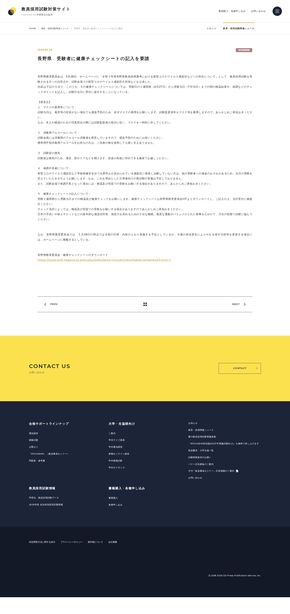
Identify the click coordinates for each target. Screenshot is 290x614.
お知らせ (211, 28)
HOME (32, 28)
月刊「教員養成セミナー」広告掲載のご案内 (211, 470)
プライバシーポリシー (71, 542)
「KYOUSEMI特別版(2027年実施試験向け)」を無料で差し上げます (223, 443)
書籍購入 (113, 497)
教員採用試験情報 (42, 488)
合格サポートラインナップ (49, 424)
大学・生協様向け (122, 424)
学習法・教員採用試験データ (44, 497)
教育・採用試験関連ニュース (55, 28)
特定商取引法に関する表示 (42, 542)
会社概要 (112, 542)
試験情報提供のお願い (199, 457)
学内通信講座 (115, 446)
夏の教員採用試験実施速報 (202, 436)
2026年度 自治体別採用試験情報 (46, 504)
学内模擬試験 (115, 460)
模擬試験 (33, 440)
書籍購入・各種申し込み (232, 11)
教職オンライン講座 (119, 453)
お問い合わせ (258, 11)
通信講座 (33, 433)
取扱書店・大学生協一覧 (201, 450)
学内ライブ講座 (117, 440)
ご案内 (112, 433)
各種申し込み (115, 504)
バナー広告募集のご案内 (201, 464)
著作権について (95, 542)
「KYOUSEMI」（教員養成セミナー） (49, 453)
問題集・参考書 (37, 460)
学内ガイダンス (117, 467)
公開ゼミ (33, 446)
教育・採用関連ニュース (201, 430)
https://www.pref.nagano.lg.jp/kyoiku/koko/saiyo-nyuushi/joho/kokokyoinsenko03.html (103, 260)
